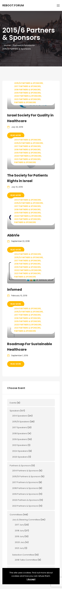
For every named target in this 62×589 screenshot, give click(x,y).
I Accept (31, 579)
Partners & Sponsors (23, 45)
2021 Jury (19, 548)
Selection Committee (23, 554)
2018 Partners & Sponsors (27, 89)
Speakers (15, 410)
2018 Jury (19, 530)
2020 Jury (20, 542)
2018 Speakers (19, 433)
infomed (14, 289)
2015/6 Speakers (20, 421)
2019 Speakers (19, 439)
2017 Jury (19, 524)
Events (13, 402)
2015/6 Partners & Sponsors (28, 83)
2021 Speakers (19, 445)
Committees (16, 514)
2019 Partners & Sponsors (27, 92)
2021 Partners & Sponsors (27, 99)
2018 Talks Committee (26, 559)
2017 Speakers (19, 427)
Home (7, 45)
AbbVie (13, 235)
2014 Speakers (19, 415)
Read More (15, 135)
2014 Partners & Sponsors (27, 139)
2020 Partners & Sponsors (27, 96)
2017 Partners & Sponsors (27, 86)
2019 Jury (19, 536)
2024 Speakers (20, 451)
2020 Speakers (20, 456)
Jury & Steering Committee (26, 519)
